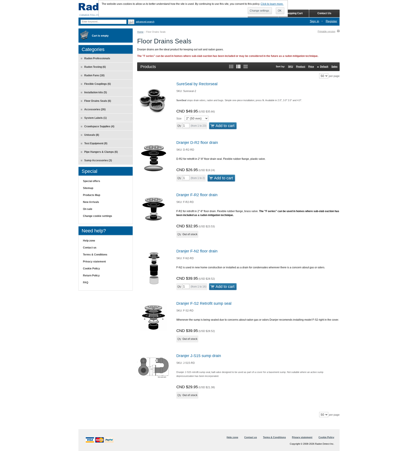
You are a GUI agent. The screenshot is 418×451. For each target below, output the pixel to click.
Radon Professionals (97, 58)
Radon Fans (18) (94, 75)
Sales (334, 66)
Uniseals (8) (91, 134)
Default (324, 66)
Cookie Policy (91, 268)
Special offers (91, 181)
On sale (87, 209)
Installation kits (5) (95, 92)
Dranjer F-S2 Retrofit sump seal (203, 303)
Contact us (89, 247)
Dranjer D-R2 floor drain (197, 142)
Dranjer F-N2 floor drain (196, 251)
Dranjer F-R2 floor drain (196, 195)
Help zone (89, 240)
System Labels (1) (95, 117)
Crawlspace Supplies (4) (99, 126)
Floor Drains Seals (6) (97, 100)
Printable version (326, 31)
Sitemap (88, 188)
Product (300, 66)
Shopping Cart (294, 13)
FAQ (85, 282)
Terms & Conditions (95, 254)
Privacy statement (94, 261)
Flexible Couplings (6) (97, 83)
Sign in (314, 21)
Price (311, 66)
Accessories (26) (95, 109)
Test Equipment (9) (95, 143)
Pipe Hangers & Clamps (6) (101, 151)
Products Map (91, 195)
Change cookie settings (97, 216)
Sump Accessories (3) (98, 160)
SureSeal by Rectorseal (196, 84)
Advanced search (145, 21)
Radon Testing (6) (95, 66)
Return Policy (91, 275)
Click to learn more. (272, 3)
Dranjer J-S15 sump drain (198, 356)
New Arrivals (91, 202)
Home (140, 32)
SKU (290, 66)
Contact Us (324, 13)
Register (331, 21)
